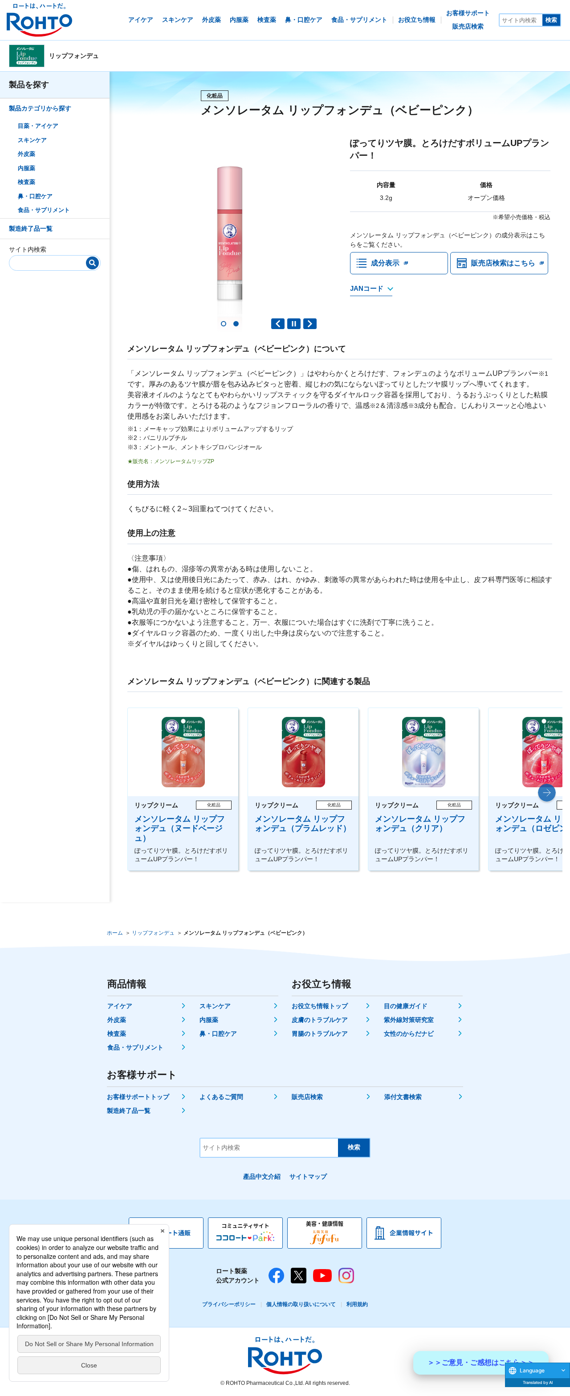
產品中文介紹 (262, 1176)
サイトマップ (308, 1176)
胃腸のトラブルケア (320, 1033)
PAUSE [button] (294, 323)
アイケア (119, 1005)
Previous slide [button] (278, 323)
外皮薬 (26, 154)
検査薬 (26, 182)
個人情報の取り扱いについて (301, 1304)
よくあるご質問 (221, 1096)
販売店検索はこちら (503, 263)
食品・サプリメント (44, 210)
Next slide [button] (310, 323)
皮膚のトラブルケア (320, 1019)
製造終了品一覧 (31, 228)
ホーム (115, 933)
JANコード (366, 288)
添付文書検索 (403, 1096)
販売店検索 (307, 1096)
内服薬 (26, 168)
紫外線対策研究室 (409, 1019)
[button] (223, 323)
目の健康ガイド (406, 1005)
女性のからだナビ (409, 1033)
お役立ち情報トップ (320, 1005)
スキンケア (32, 140)
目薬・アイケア (38, 126)
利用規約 (357, 1304)
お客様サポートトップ (138, 1096)
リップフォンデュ (153, 933)
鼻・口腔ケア (35, 196)
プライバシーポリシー (229, 1304)
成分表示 (385, 263)
